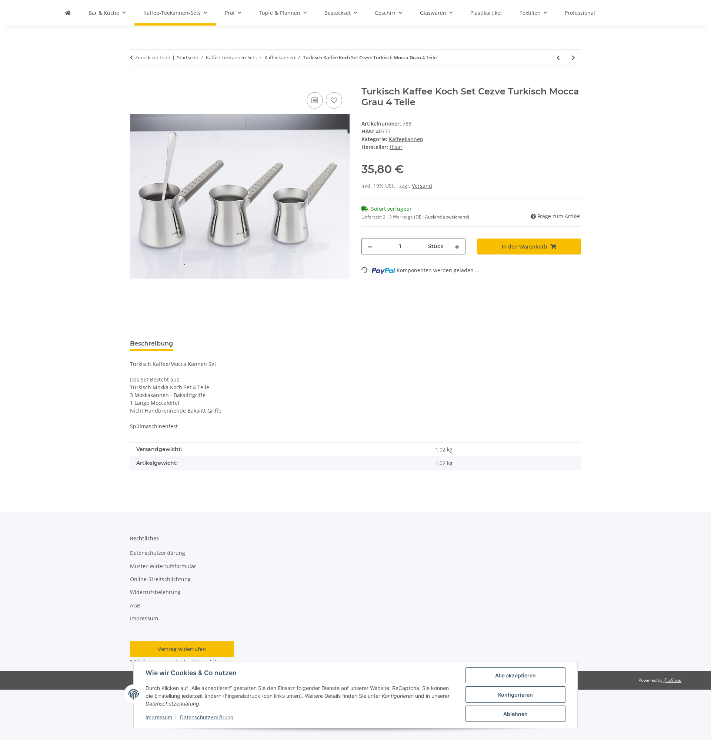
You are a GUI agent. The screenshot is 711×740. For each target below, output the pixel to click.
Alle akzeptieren (515, 675)
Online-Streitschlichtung (160, 579)
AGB (135, 605)
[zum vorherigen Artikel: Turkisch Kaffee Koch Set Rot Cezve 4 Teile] (558, 58)
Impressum (159, 717)
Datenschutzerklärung (207, 717)
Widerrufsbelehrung (155, 592)
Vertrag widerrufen (182, 649)
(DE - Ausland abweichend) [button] (441, 217)
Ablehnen (515, 714)
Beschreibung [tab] (151, 343)
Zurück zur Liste (152, 57)
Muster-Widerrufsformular (163, 566)
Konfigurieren (515, 694)
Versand (422, 185)
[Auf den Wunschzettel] (334, 100)
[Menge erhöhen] (457, 246)
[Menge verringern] (370, 246)
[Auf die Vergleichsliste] (315, 100)
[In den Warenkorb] (136, 82)
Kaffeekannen (406, 139)
